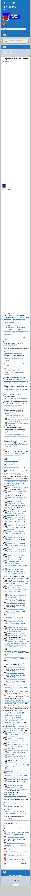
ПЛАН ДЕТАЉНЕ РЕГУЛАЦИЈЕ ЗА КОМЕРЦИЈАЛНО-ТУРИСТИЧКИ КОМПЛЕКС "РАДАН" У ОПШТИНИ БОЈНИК (16, 702)
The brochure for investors (14, 863)
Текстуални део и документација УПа (18, 419)
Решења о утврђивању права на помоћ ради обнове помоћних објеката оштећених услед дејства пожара (16, 332)
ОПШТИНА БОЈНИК (12, 5)
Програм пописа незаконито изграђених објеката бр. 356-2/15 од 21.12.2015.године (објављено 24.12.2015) (16, 787)
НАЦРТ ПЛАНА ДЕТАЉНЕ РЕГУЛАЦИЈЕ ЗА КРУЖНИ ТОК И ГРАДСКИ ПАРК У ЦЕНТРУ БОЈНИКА (16, 589)
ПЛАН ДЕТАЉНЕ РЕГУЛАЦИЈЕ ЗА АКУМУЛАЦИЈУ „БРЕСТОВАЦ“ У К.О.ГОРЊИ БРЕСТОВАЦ (16, 728)
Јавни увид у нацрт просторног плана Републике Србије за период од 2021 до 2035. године (16, 650)
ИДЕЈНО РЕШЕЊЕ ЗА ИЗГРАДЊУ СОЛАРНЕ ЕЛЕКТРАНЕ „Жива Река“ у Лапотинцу (15, 513)
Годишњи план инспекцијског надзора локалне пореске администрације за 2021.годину (16, 656)
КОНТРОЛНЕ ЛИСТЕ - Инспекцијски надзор (16, 398)
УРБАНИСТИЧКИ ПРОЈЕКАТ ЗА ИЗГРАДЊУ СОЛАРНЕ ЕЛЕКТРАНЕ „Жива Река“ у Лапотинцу (15, 519)
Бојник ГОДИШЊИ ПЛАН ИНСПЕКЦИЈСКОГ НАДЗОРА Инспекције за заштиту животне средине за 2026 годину (16, 481)
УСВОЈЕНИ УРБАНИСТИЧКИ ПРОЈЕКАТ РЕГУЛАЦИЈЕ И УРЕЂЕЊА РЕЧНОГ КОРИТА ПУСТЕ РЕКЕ (14, 563)
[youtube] (4, 24)
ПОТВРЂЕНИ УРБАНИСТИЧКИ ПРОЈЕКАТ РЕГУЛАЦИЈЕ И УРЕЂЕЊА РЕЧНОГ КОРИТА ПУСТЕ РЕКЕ (14, 571)
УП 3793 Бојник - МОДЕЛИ (15, 423)
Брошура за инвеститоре (13, 859)
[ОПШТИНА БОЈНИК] (11, 16)
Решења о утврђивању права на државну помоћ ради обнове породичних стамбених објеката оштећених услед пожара (15, 320)
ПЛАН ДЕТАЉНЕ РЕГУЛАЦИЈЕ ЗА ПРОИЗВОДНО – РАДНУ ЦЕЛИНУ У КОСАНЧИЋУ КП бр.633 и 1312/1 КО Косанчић (15, 598)
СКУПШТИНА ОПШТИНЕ (10, 345)
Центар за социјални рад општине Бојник (15, 802)
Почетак (12, 40)
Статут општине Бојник (13, 855)
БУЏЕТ (15, 823)
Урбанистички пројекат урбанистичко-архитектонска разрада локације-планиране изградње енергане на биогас (16, 436)
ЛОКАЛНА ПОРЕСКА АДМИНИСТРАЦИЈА (15, 796)
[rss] (9, 24)
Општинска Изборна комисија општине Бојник (16, 820)
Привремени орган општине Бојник (13, 828)
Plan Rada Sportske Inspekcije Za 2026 (17, 471)
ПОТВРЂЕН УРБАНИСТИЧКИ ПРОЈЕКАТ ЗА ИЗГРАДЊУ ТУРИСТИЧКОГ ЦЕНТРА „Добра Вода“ (15, 505)
